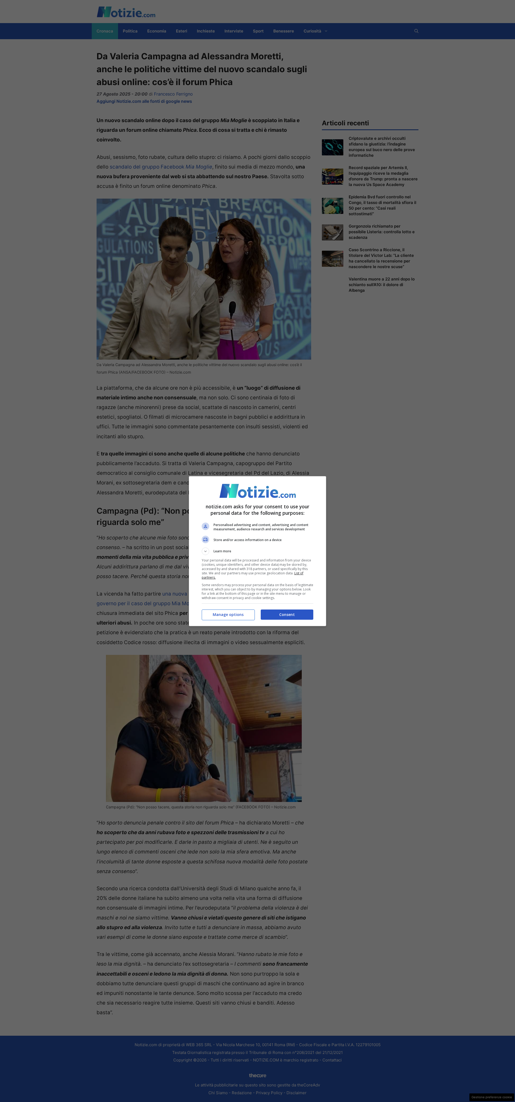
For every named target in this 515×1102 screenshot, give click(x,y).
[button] (257, 551)
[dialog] (257, 551)
